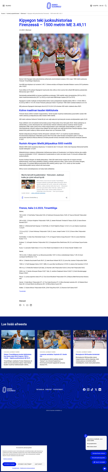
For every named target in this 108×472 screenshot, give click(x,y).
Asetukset (38, 464)
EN (100, 5)
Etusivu (3, 13)
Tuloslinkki (22, 291)
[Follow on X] (96, 389)
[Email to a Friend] (27, 305)
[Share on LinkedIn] (31, 305)
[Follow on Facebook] (84, 389)
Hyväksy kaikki (9, 464)
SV (103, 5)
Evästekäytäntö (15, 468)
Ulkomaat (23, 13)
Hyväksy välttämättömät (24, 464)
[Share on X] (24, 305)
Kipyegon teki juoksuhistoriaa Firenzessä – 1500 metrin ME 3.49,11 (45, 13)
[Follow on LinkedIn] (100, 389)
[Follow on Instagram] (88, 389)
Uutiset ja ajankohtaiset (13, 13)
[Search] (106, 6)
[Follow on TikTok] (92, 389)
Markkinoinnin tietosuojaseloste (27, 468)
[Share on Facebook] (20, 305)
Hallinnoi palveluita (7, 458)
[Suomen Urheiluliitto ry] (54, 6)
